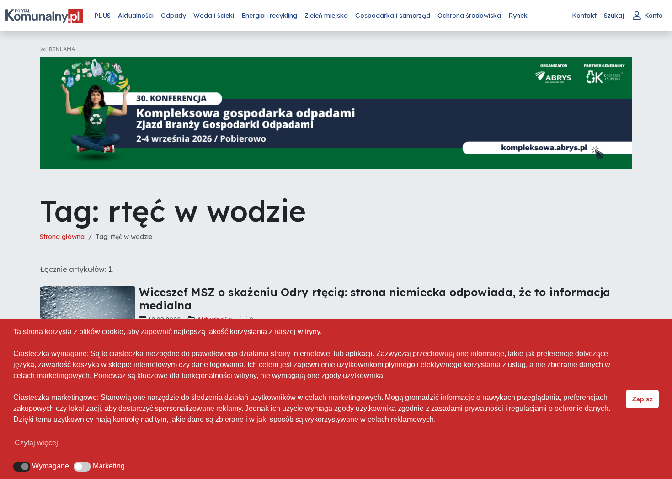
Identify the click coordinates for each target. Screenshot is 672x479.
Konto (653, 15)
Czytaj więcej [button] (36, 443)
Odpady (173, 15)
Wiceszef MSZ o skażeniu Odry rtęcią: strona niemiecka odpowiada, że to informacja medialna (374, 298)
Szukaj (614, 15)
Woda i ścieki (213, 15)
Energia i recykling (269, 15)
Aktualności (136, 15)
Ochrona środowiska (469, 15)
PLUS (102, 15)
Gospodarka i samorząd (392, 15)
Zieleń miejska (326, 15)
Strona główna (62, 237)
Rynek (518, 15)
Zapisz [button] (642, 399)
